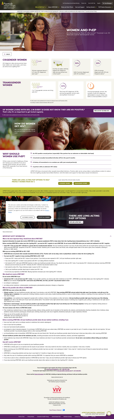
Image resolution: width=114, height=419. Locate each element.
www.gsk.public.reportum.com (64, 370)
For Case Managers (107, 3)
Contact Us (77, 416)
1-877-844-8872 (77, 370)
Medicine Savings (68, 416)
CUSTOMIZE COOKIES (27, 217)
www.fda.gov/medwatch (52, 369)
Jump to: (8, 54)
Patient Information (39, 374)
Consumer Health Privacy (43, 416)
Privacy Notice (31, 416)
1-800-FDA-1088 (65, 369)
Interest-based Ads (56, 416)
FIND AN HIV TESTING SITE (101, 111)
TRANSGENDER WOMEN (80, 183)
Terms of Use (21, 416)
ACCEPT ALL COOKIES (44, 217)
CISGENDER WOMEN (64, 183)
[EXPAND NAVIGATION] (45, 7)
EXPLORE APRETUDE (75, 222)
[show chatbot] (95, 413)
